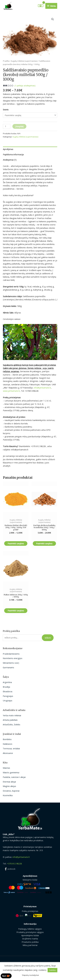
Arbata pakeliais (10, 719)
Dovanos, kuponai (11, 790)
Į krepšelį (19, 126)
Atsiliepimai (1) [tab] (9, 159)
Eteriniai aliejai (9, 781)
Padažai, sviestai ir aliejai (14, 777)
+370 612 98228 (14, 863)
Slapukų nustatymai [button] (30, 975)
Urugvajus (7, 700)
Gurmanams (8, 667)
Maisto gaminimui (11, 772)
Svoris (6, 109)
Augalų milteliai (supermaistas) (24, 61)
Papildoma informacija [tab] (13, 154)
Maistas (6, 767)
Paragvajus (8, 696)
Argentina (7, 682)
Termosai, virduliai (11, 748)
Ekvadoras (7, 691)
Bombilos (7, 739)
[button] (52, 19)
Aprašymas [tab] (8, 149)
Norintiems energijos (12, 658)
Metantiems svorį (11, 662)
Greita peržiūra (16, 514)
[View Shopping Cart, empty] (40, 5)
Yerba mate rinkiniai (12, 715)
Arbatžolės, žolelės (11, 724)
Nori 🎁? (6, 976)
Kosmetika (8, 795)
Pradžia (6, 61)
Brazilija (6, 686)
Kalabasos (7, 743)
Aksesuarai (8, 753)
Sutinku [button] (52, 970)
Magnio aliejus (9, 786)
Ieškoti (48, 637)
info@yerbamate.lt (42, 387)
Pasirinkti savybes (16, 543)
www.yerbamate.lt (11, 390)
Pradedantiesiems (11, 653)
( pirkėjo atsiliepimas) (25, 85)
